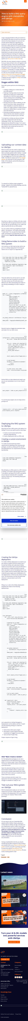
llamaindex (3, 857)
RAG (8, 857)
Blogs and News (4, 999)
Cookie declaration (5, 1017)
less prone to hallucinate (14, 58)
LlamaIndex (4, 69)
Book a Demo (4, 1001)
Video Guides (4, 997)
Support (16, 967)
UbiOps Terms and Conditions (7, 1014)
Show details (21, 516)
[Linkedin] (15, 977)
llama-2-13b (7, 76)
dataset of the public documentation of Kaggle (13, 74)
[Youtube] (17, 977)
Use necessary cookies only (14, 525)
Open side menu (6, 32)
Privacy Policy (18, 1014)
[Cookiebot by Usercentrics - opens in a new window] (20, 495)
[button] (25, 1)
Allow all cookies (14, 520)
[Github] (19, 977)
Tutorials (2, 995)
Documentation (18, 965)
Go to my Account (19, 971)
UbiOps (19, 77)
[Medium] (21, 977)
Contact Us (17, 969)
